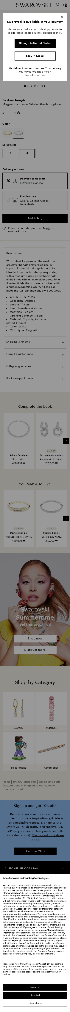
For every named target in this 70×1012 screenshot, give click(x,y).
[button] (62, 17)
